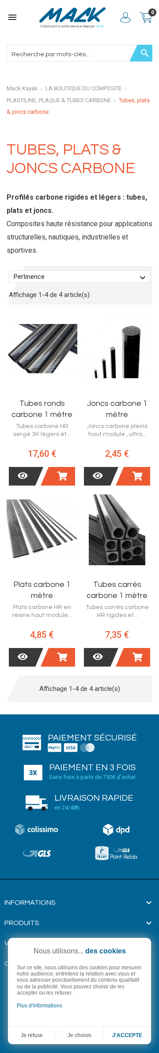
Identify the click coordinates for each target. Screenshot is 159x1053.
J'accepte (127, 1035)
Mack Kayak (22, 88)
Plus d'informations (39, 1006)
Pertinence (81, 278)
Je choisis (79, 1035)
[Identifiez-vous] (125, 17)
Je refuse (32, 1035)
